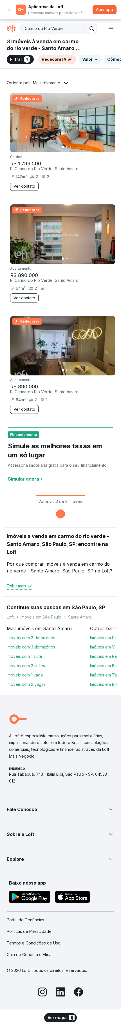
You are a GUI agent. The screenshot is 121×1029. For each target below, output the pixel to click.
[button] (60, 809)
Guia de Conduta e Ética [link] (29, 954)
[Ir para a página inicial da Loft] (13, 28)
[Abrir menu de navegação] (110, 28)
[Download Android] (29, 898)
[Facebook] (78, 992)
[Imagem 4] (74, 147)
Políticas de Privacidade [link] (29, 931)
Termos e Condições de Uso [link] (33, 943)
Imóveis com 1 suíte (24, 656)
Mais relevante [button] (46, 82)
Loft (10, 617)
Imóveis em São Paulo (41, 617)
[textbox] (58, 28)
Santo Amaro (80, 617)
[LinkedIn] (60, 992)
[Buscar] (91, 28)
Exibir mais (16, 585)
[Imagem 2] (67, 147)
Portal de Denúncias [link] (25, 919)
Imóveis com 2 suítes (26, 665)
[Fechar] (9, 9)
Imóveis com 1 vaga (25, 675)
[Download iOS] (72, 898)
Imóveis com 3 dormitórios (31, 647)
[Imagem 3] (70, 147)
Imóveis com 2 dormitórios (31, 637)
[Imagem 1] (63, 147)
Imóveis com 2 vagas (26, 684)
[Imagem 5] (78, 147)
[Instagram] (42, 992)
